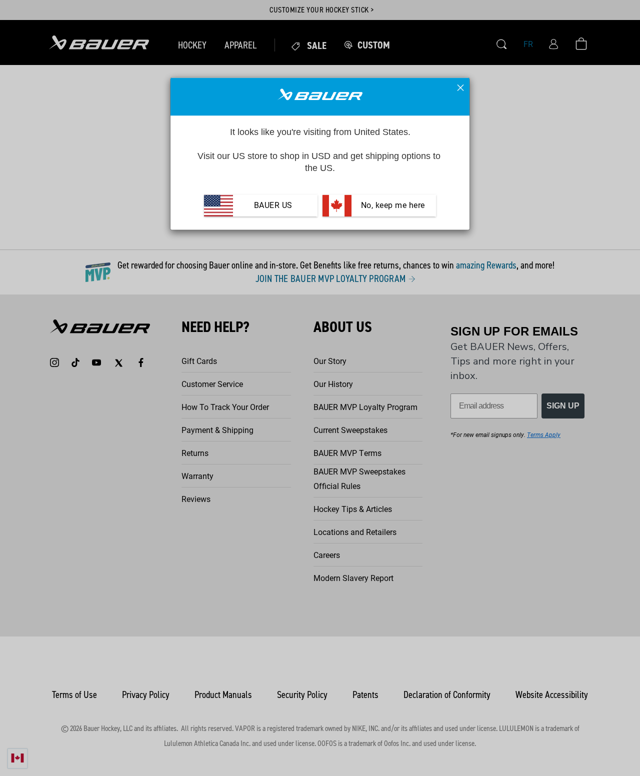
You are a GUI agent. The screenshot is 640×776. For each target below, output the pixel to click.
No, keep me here (391, 205)
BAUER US (273, 205)
